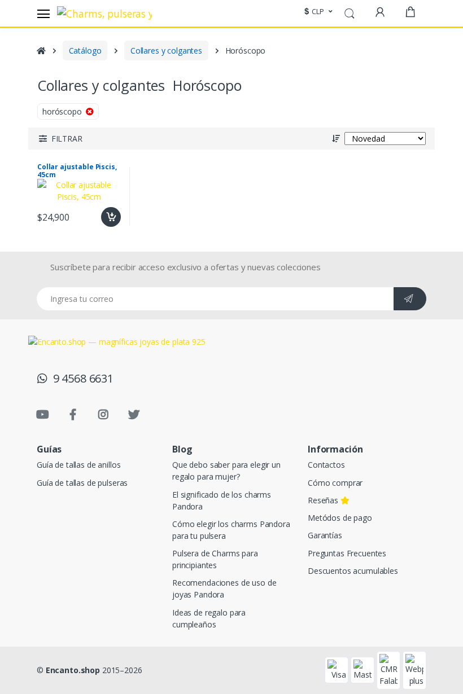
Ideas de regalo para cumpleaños (209, 618)
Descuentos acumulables (353, 570)
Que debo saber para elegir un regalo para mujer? (226, 470)
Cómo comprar (335, 482)
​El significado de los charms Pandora (221, 500)
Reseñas (324, 500)
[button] (317, 11)
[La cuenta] (380, 12)
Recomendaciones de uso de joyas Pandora (224, 588)
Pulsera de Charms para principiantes (215, 559)
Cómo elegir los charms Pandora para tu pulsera (231, 530)
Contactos (326, 464)
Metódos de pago (340, 517)
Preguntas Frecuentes (347, 553)
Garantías (325, 535)
